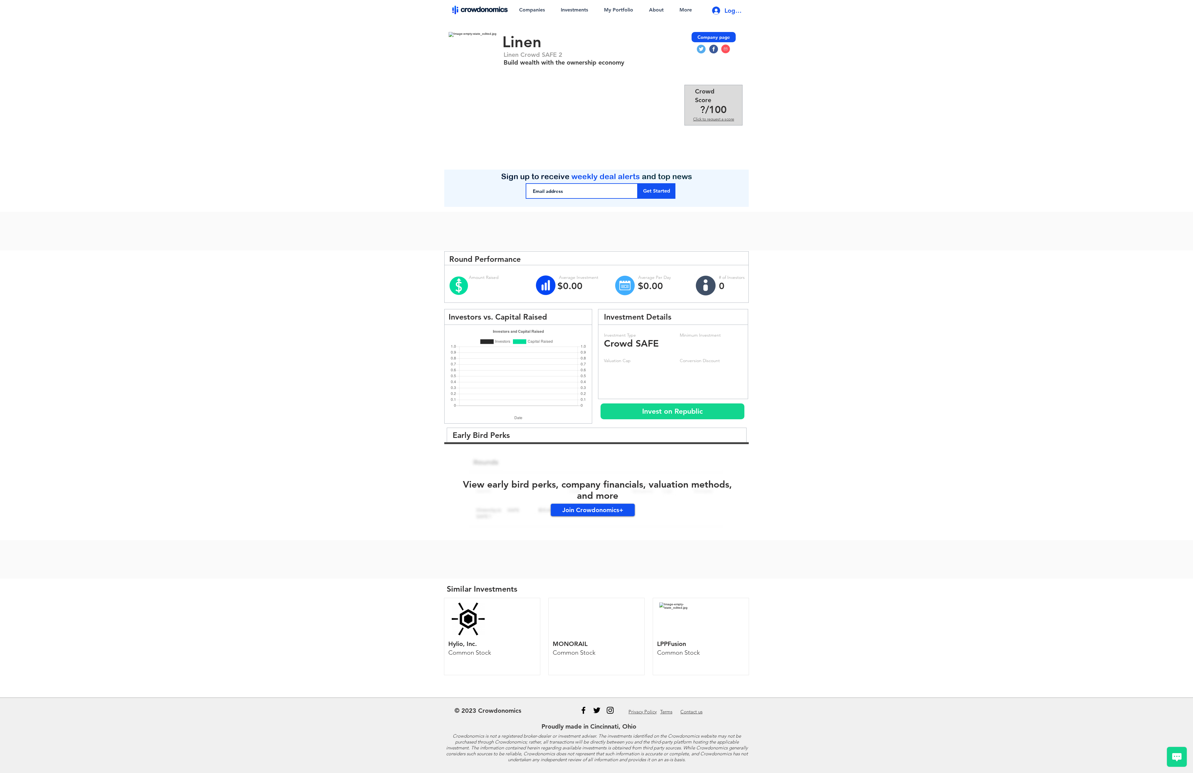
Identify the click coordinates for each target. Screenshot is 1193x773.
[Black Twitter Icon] (596, 710)
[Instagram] (610, 710)
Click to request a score (713, 119)
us (691, 712)
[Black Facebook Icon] (583, 710)
